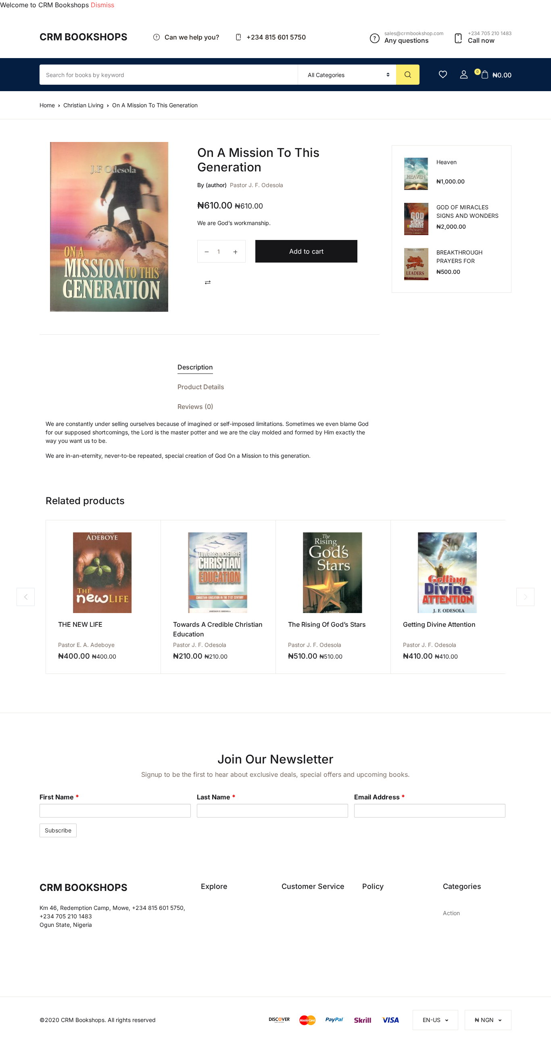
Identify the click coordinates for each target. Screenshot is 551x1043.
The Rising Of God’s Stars (327, 624)
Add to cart (306, 251)
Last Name (216, 797)
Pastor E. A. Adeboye (86, 644)
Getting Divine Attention (439, 624)
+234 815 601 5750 (275, 37)
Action (451, 912)
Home (47, 105)
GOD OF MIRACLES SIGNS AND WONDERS (467, 211)
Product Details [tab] (200, 387)
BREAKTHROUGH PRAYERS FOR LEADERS (459, 261)
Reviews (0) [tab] (195, 407)
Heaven (446, 162)
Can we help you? (191, 37)
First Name (59, 797)
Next (525, 597)
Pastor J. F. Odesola (256, 184)
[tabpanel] (110, 227)
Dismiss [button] (102, 5)
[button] (463, 74)
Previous (26, 597)
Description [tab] (195, 367)
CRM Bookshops (83, 37)
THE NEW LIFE (80, 624)
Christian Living (83, 105)
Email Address (379, 797)
